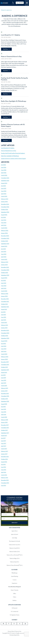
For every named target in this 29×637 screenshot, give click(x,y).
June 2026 (3, 167)
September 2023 (5, 243)
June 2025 (3, 188)
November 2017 (5, 427)
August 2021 (4, 309)
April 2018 (3, 414)
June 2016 (3, 467)
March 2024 (4, 228)
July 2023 (3, 249)
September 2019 (5, 370)
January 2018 (4, 422)
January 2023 (4, 264)
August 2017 (4, 435)
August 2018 (4, 404)
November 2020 (5, 333)
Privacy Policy (11, 631)
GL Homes (6, 3)
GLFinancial (14, 608)
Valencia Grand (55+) (14, 548)
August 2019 (4, 372)
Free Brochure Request (14, 586)
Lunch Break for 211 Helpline (10, 35)
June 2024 (3, 220)
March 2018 (4, 417)
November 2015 (5, 483)
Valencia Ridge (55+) (14, 558)
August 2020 (4, 341)
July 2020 (3, 343)
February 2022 (4, 293)
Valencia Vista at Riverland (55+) (14, 565)
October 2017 (4, 430)
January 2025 (4, 201)
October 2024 (4, 209)
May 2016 (3, 469)
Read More (5, 49)
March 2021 (4, 322)
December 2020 (5, 330)
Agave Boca (14, 531)
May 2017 (3, 443)
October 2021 (4, 304)
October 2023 (4, 241)
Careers (14, 580)
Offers (14, 593)
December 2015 (5, 480)
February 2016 (4, 477)
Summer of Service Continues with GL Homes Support (13, 125)
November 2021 (5, 301)
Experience (14, 583)
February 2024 (4, 230)
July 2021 (3, 312)
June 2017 (3, 441)
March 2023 (4, 259)
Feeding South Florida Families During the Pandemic (14, 79)
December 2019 (5, 362)
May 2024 (3, 222)
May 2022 (3, 285)
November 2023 (5, 238)
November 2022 (5, 270)
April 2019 (3, 383)
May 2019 (3, 380)
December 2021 (5, 299)
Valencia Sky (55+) (14, 562)
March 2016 (4, 475)
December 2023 (5, 236)
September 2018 (5, 401)
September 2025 (5, 180)
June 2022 (3, 283)
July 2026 (3, 165)
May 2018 (3, 412)
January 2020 (4, 359)
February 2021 (4, 325)
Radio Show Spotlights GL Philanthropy (13, 101)
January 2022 (4, 296)
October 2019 (4, 367)
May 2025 (3, 191)
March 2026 (4, 175)
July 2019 (3, 375)
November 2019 (5, 364)
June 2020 (3, 346)
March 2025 (4, 196)
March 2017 (4, 448)
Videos (14, 597)
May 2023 (3, 254)
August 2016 (4, 462)
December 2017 (5, 425)
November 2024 (5, 207)
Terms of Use (18, 631)
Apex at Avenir (14, 534)
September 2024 (5, 212)
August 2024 (4, 214)
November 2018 (5, 396)
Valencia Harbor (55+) (14, 551)
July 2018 (3, 406)
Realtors (14, 600)
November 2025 (5, 178)
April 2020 (3, 351)
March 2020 (4, 354)
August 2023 (4, 246)
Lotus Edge (14, 538)
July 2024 (3, 217)
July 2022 (3, 280)
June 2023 (3, 251)
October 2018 (4, 398)
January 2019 (4, 391)
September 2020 (5, 338)
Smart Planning (14, 576)
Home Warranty (14, 590)
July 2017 (3, 438)
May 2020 (3, 349)
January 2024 (4, 233)
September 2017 (5, 433)
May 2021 (3, 317)
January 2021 (4, 328)
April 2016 (3, 472)
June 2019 (3, 377)
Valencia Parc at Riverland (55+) (14, 555)
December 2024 (5, 204)
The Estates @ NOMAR (14, 541)
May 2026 (3, 170)
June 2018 (3, 409)
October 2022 (4, 272)
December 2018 (5, 393)
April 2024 (3, 225)
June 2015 (3, 485)
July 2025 (3, 186)
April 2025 (3, 193)
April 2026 (3, 172)
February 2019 (4, 388)
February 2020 (4, 356)
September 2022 (5, 275)
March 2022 (4, 291)
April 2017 (3, 446)
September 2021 (5, 306)
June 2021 (3, 314)
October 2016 (4, 459)
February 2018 (4, 420)
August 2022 (4, 278)
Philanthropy (14, 573)
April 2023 (3, 257)
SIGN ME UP (14, 522)
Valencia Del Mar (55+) (14, 544)
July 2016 (3, 464)
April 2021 (3, 320)
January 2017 (4, 454)
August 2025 (4, 183)
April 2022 (3, 288)
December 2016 (5, 456)
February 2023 (4, 262)
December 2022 (5, 267)
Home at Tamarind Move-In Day (11, 56)
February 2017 (4, 451)
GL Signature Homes (14, 615)
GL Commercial (14, 611)
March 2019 (4, 385)
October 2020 (4, 335)
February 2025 (4, 199)
